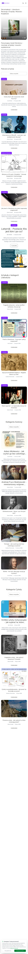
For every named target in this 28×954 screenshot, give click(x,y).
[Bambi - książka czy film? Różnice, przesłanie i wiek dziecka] (14, 28)
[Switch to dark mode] (23, 3)
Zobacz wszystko (14, 73)
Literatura (6, 28)
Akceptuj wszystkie (20, 950)
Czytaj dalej (14, 245)
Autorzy (4, 79)
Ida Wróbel (9, 100)
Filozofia (4, 114)
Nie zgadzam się (8, 950)
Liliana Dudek (10, 139)
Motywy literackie (6, 153)
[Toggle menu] (25, 3)
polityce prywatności (14, 948)
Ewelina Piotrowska (7, 35)
